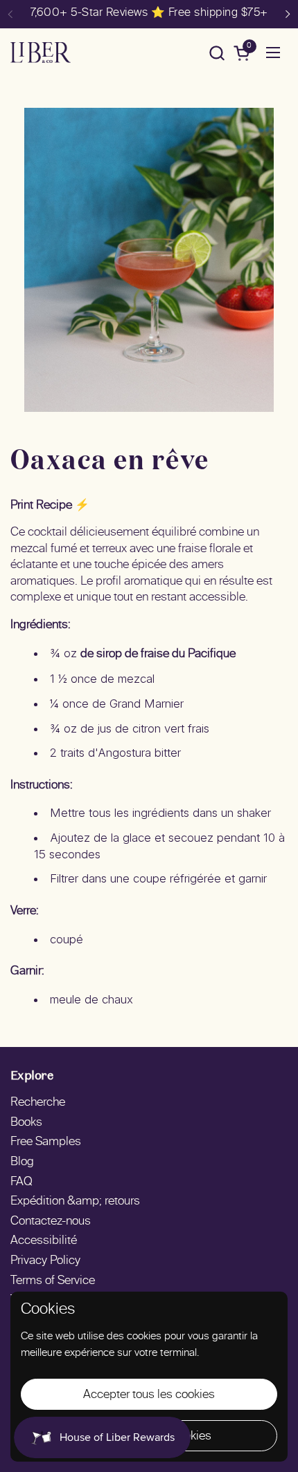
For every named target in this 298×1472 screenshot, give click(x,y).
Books (26, 1123)
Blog (22, 1162)
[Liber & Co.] (40, 52)
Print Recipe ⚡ (49, 506)
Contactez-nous (50, 1221)
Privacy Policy (45, 1261)
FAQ (21, 1182)
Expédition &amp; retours (75, 1201)
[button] (216, 53)
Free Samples (45, 1142)
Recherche (37, 1103)
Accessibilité (43, 1241)
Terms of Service (52, 1281)
